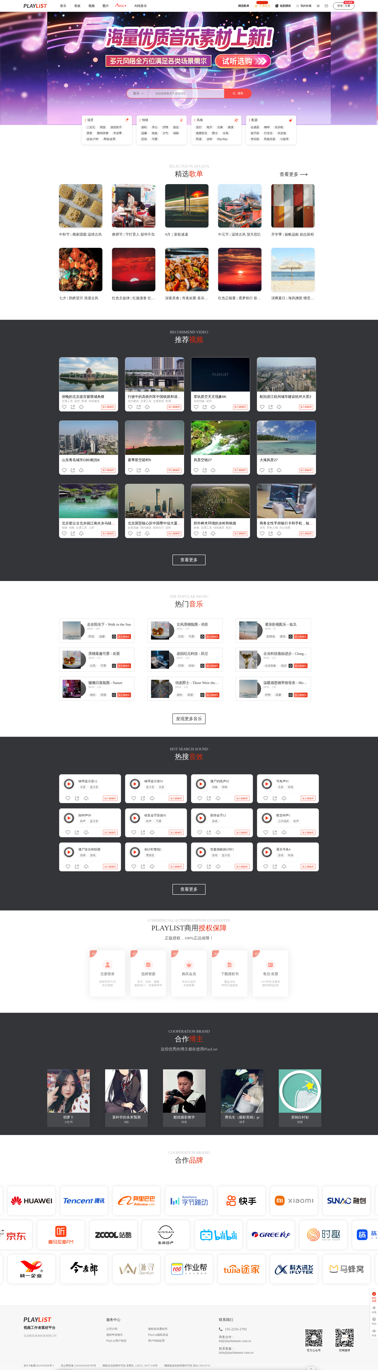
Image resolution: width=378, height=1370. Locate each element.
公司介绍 (111, 1328)
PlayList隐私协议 (158, 1334)
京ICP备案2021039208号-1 (39, 1365)
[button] (163, 110)
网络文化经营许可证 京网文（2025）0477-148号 (130, 1365)
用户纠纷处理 (156, 1340)
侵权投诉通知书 (157, 1328)
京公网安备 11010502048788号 (78, 1365)
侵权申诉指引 (114, 1334)
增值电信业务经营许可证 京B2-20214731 (187, 1365)
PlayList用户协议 (116, 1340)
